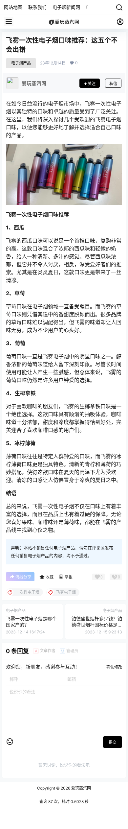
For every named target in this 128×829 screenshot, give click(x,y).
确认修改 (114, 667)
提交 (113, 742)
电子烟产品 (21, 62)
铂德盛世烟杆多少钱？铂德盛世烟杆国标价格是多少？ (97, 625)
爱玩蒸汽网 (80, 788)
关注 (92, 83)
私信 (113, 83)
